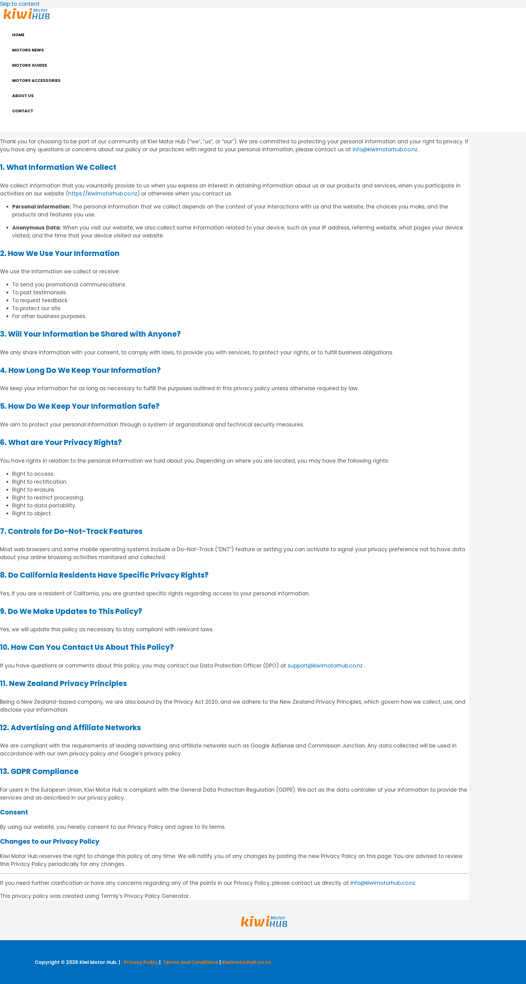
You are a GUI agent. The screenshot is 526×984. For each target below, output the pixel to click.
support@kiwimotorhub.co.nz (325, 665)
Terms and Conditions (190, 962)
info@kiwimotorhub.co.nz (384, 149)
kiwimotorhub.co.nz (246, 962)
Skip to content (20, 4)
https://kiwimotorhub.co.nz (102, 193)
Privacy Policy (141, 962)
